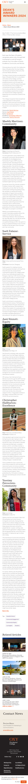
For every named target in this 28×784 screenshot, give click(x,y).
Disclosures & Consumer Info (7, 771)
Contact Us (6, 765)
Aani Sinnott (9, 114)
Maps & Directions (8, 768)
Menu (25, 2)
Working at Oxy (7, 762)
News (9, 25)
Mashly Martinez (13, 110)
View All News (7, 706)
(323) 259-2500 (14, 753)
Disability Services (19, 768)
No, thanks (17, 781)
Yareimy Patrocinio (14, 117)
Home (4, 25)
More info (14, 779)
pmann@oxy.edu (8, 730)
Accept (23, 781)
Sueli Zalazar (10, 112)
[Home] (8, 2)
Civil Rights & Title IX (20, 765)
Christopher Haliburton (15, 115)
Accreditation (18, 762)
